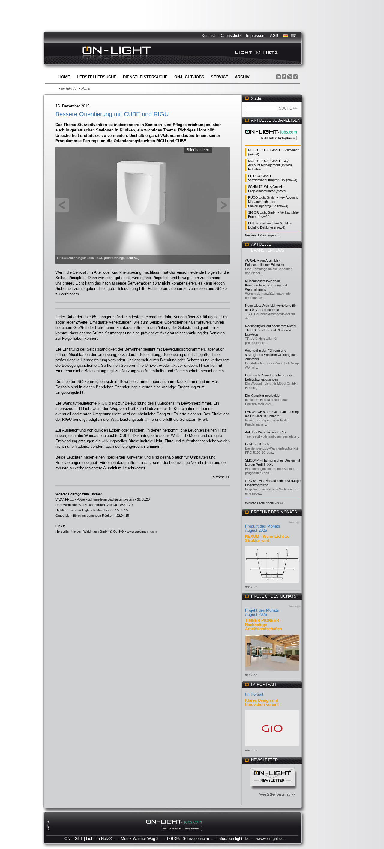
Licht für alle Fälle (257, 444)
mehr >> (251, 586)
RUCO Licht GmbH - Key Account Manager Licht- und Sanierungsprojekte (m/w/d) (273, 202)
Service (219, 77)
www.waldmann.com (142, 531)
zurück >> (221, 477)
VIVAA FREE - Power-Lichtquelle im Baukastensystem (95, 499)
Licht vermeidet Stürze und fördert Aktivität (86, 505)
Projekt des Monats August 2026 (262, 612)
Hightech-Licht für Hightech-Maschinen (84, 510)
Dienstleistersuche (145, 77)
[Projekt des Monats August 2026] (272, 671)
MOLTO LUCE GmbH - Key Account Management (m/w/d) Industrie (270, 165)
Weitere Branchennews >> (264, 503)
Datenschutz (231, 35)
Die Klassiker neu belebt (262, 395)
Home (64, 77)
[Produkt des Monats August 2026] (272, 583)
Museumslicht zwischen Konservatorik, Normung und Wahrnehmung (266, 285)
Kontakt (208, 35)
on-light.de (68, 88)
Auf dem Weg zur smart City (265, 432)
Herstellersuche (96, 77)
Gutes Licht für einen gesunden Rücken (84, 515)
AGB (274, 35)
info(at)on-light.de (233, 838)
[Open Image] (143, 205)
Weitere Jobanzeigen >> (262, 235)
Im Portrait (254, 694)
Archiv (242, 77)
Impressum (256, 35)
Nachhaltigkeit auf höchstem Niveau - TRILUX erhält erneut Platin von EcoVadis (272, 330)
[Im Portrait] (272, 747)
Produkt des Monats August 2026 (262, 528)
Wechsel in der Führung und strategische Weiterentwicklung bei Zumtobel (270, 355)
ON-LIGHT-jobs (189, 77)
